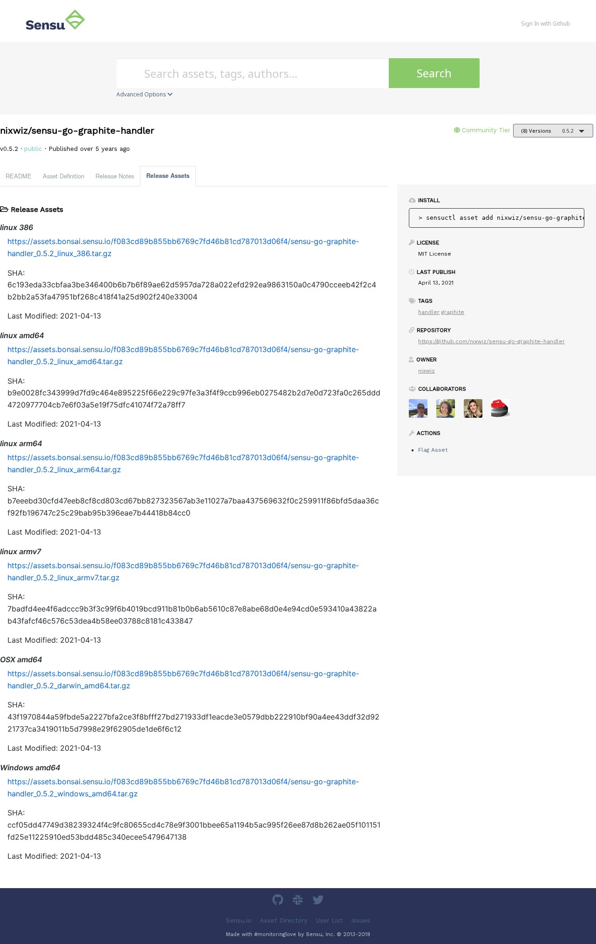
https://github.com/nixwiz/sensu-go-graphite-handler (491, 341)
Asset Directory (283, 920)
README (19, 175)
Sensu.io (238, 920)
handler (429, 312)
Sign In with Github (545, 23)
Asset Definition (63, 175)
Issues (360, 920)
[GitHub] (279, 901)
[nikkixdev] (476, 411)
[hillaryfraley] (449, 411)
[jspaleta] (504, 411)
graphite (452, 312)
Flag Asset (432, 450)
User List (329, 920)
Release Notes (114, 175)
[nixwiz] (421, 411)
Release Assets (168, 175)
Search (434, 73)
